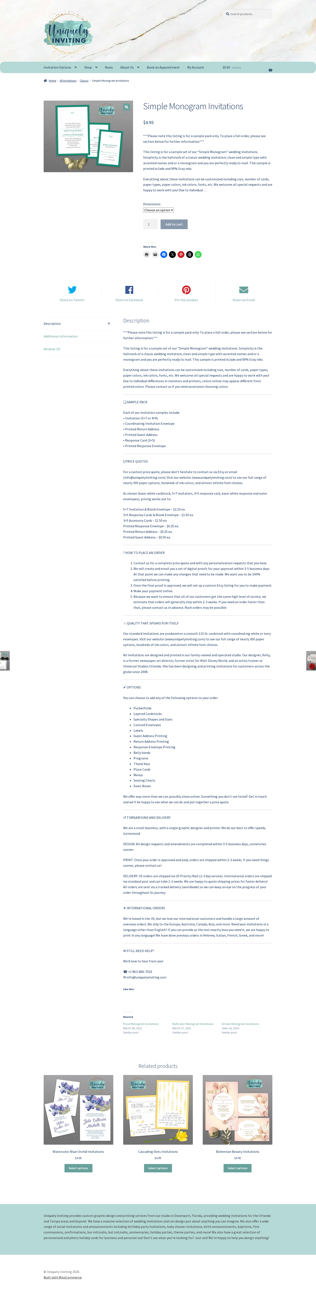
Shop (88, 67)
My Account (195, 67)
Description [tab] (52, 323)
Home (52, 81)
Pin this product (186, 300)
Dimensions (152, 204)
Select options (78, 1168)
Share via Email (244, 300)
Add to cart (174, 224)
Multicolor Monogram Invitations (192, 1024)
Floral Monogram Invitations (141, 1024)
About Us (127, 67)
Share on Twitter (72, 300)
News (109, 67)
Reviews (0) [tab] (52, 349)
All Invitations (68, 81)
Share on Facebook (129, 300)
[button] (126, 107)
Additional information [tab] (61, 336)
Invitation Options (57, 67)
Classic (84, 81)
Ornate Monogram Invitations (240, 1024)
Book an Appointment (163, 67)
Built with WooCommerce (63, 1277)
